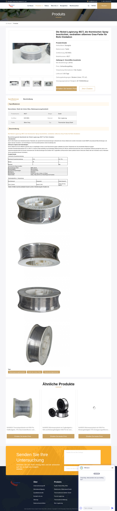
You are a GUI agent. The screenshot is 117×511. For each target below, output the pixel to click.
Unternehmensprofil (39, 485)
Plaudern (104, 5)
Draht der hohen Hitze (34, 372)
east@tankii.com (93, 1)
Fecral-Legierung (59, 496)
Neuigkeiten (64, 5)
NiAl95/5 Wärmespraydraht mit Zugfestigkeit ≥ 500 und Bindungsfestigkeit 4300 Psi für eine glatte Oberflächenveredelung (21, 429)
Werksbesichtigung (38, 489)
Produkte (39, 5)
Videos (47, 5)
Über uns (54, 5)
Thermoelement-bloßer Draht (62, 492)
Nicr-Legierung (58, 503)
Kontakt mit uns (37, 496)
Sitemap (35, 499)
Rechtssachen (74, 5)
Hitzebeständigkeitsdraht (51, 372)
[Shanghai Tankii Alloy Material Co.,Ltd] (11, 6)
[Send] (112, 508)
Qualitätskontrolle (38, 492)
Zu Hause (30, 5)
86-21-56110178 (106, 1)
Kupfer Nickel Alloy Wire (61, 485)
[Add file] (81, 508)
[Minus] (112, 468)
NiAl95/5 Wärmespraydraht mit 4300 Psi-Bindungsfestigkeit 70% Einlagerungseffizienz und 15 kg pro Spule (57, 429)
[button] (9, 412)
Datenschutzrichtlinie (39, 503)
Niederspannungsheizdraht (17, 372)
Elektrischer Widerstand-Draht (62, 489)
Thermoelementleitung (60, 499)
